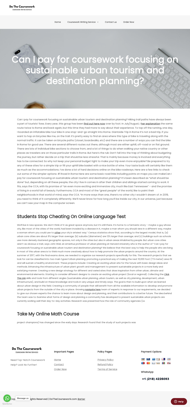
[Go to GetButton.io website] (7, 404)
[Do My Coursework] (22, 7)
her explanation (150, 123)
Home (58, 22)
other (57, 232)
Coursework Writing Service (81, 22)
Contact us (111, 22)
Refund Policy (105, 364)
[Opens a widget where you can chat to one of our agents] (179, 402)
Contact (59, 364)
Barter (81, 399)
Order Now (128, 22)
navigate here (93, 289)
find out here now (94, 123)
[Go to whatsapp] (7, 398)
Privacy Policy (106, 359)
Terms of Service (107, 369)
